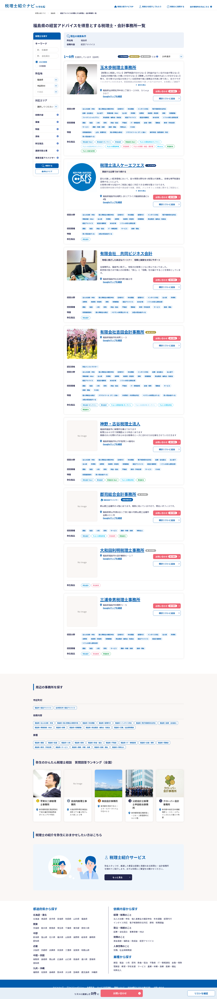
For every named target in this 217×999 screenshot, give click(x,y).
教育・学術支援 (129, 966)
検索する (48, 165)
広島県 (60, 959)
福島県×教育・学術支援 (43, 747)
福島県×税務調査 (75, 727)
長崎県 (52, 972)
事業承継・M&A (137, 931)
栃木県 (44, 927)
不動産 (153, 962)
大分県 (68, 972)
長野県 (76, 937)
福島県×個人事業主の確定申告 (67, 723)
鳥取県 (36, 959)
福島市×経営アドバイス (43, 708)
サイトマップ (58, 987)
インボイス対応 (121, 922)
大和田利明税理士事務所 (122, 550)
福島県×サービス (62, 747)
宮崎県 (76, 972)
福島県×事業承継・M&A (43, 727)
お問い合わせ (120, 993)
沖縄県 (94, 972)
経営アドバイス (147, 940)
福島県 (53, 13)
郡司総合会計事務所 (118, 494)
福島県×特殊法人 (118, 747)
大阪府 (36, 950)
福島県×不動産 (111, 743)
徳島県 (76, 959)
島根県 (44, 959)
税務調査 (160, 922)
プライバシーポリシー (75, 987)
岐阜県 (84, 937)
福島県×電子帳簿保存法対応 (146, 723)
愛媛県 (92, 959)
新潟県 (36, 937)
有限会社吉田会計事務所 (122, 332)
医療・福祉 (171, 966)
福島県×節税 (60, 727)
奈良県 (60, 950)
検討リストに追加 (167, 98)
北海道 (36, 918)
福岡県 (36, 972)
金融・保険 (177, 962)
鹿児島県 (85, 972)
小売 (128, 962)
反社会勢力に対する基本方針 (139, 987)
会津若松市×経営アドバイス (65, 708)
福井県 (60, 937)
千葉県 (68, 927)
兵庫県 (52, 950)
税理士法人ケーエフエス (122, 165)
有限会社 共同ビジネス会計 (126, 253)
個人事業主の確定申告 (142, 918)
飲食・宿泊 (143, 962)
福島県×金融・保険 (147, 743)
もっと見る (118, 877)
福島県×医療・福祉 (101, 747)
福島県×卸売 (79, 743)
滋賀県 (76, 950)
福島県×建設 (39, 743)
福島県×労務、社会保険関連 (124, 727)
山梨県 (68, 937)
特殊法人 (118, 970)
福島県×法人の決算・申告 (44, 723)
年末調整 (158, 918)
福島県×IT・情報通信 (128, 743)
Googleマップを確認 (112, 96)
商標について (119, 987)
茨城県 (36, 927)
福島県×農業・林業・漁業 (81, 747)
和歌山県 (85, 950)
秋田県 (68, 918)
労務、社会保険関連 (123, 950)
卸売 (134, 962)
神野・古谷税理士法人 (120, 423)
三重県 (68, 950)
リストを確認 (201, 993)
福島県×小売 (65, 743)
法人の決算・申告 (122, 918)
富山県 (44, 937)
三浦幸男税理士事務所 (120, 599)
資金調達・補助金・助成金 (126, 940)
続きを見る (142, 85)
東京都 (76, 927)
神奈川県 (85, 927)
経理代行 (168, 918)
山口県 (68, 959)
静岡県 (92, 937)
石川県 (52, 937)
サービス (142, 966)
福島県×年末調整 (89, 723)
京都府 (44, 950)
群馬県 (52, 927)
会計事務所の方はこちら (199, 7)
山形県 (76, 918)
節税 (152, 922)
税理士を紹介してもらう (151, 6)
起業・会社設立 (121, 931)
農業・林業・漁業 (156, 966)
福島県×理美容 (163, 743)
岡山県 (52, 959)
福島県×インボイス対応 (123, 723)
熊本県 (60, 972)
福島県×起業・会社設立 (168, 723)
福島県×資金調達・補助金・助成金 (98, 727)
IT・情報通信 (164, 962)
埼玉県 (60, 927)
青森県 (44, 918)
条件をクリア (47, 171)
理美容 (117, 966)
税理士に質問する (177, 6)
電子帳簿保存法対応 (139, 922)
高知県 (36, 962)
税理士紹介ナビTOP (125, 6)
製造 (122, 962)
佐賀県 (44, 972)
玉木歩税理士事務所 (118, 67)
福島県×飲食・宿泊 (95, 743)
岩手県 (52, 918)
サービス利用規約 (104, 987)
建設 (116, 962)
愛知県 (36, 940)
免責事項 (90, 987)
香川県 (84, 959)
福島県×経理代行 (105, 723)
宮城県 (60, 918)
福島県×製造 (52, 743)
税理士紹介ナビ (40, 13)
